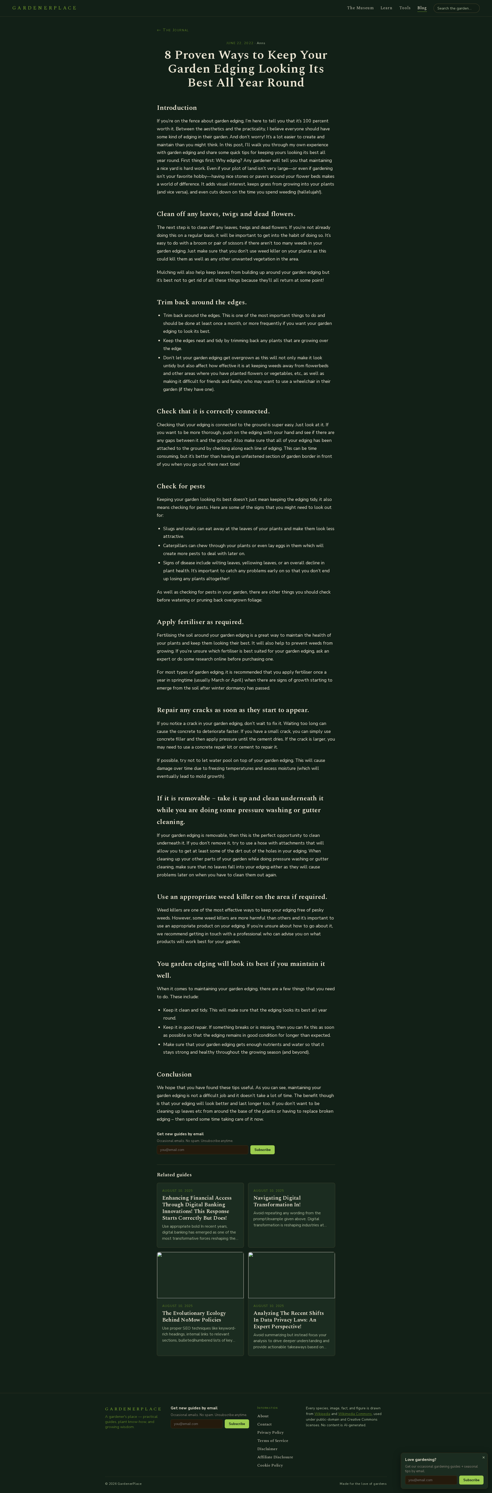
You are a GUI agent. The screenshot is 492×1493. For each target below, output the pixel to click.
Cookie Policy (270, 1465)
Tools (405, 8)
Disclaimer (267, 1449)
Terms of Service (272, 1441)
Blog (422, 8)
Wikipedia (322, 1413)
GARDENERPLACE (45, 8)
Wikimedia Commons (355, 1413)
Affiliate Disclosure (275, 1457)
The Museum (360, 8)
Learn (387, 8)
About (263, 1416)
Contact (264, 1424)
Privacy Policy (270, 1432)
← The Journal (173, 30)
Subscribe (262, 1150)
